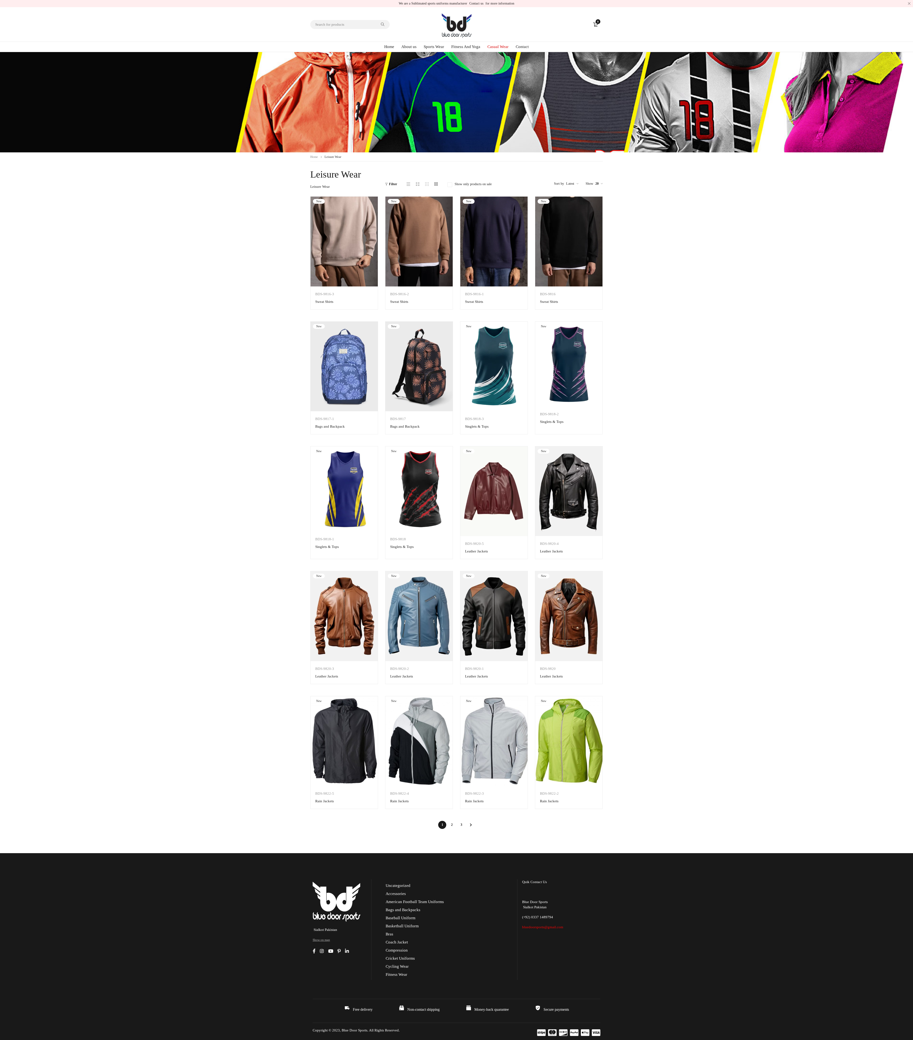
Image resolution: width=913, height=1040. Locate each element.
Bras (389, 934)
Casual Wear (498, 46)
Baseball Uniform (400, 918)
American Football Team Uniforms (415, 902)
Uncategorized (398, 885)
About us (409, 46)
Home (389, 46)
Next (471, 825)
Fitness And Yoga (465, 46)
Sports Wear (434, 46)
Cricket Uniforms (400, 958)
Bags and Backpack (330, 426)
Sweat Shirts (324, 302)
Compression (397, 950)
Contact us (476, 3)
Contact (522, 46)
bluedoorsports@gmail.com (542, 927)
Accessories (396, 893)
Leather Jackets (476, 551)
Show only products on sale (473, 184)
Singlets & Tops (477, 426)
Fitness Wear (396, 974)
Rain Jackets (324, 801)
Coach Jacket (397, 942)
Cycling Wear (397, 966)
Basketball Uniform (402, 926)
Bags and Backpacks (403, 910)
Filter (393, 184)
